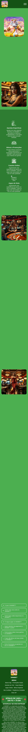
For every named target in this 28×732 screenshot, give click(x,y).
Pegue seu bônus (14, 243)
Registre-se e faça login (14, 56)
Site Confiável (7, 690)
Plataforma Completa (18, 690)
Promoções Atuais (17, 682)
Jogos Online (9, 687)
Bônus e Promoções (14, 401)
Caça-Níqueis (19, 685)
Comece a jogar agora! (14, 78)
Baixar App (8, 682)
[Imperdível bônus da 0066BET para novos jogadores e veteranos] (14, 309)
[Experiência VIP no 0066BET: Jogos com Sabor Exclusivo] (14, 336)
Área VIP (14, 692)
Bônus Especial (18, 687)
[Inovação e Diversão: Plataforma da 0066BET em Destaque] (14, 281)
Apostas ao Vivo (9, 685)
